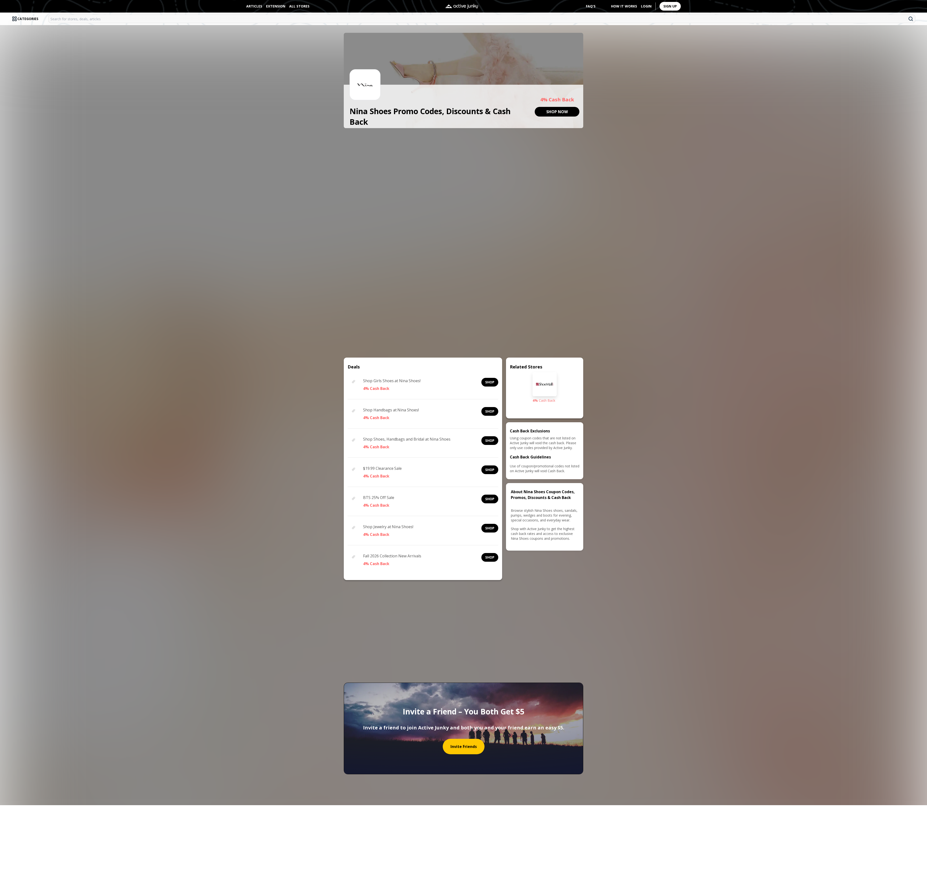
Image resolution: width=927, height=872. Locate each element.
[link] (557, 112)
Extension (275, 6)
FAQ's (591, 6)
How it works (624, 6)
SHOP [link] (489, 382)
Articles (254, 6)
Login (646, 6)
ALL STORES (299, 6)
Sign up (670, 6)
